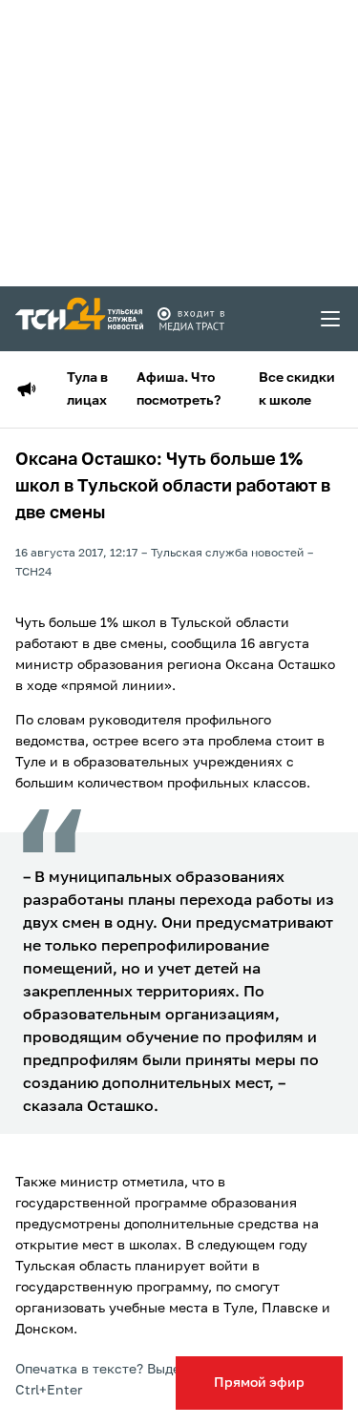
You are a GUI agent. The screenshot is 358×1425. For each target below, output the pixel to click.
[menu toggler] (331, 318)
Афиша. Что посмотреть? (179, 389)
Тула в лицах (87, 389)
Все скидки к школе (297, 389)
